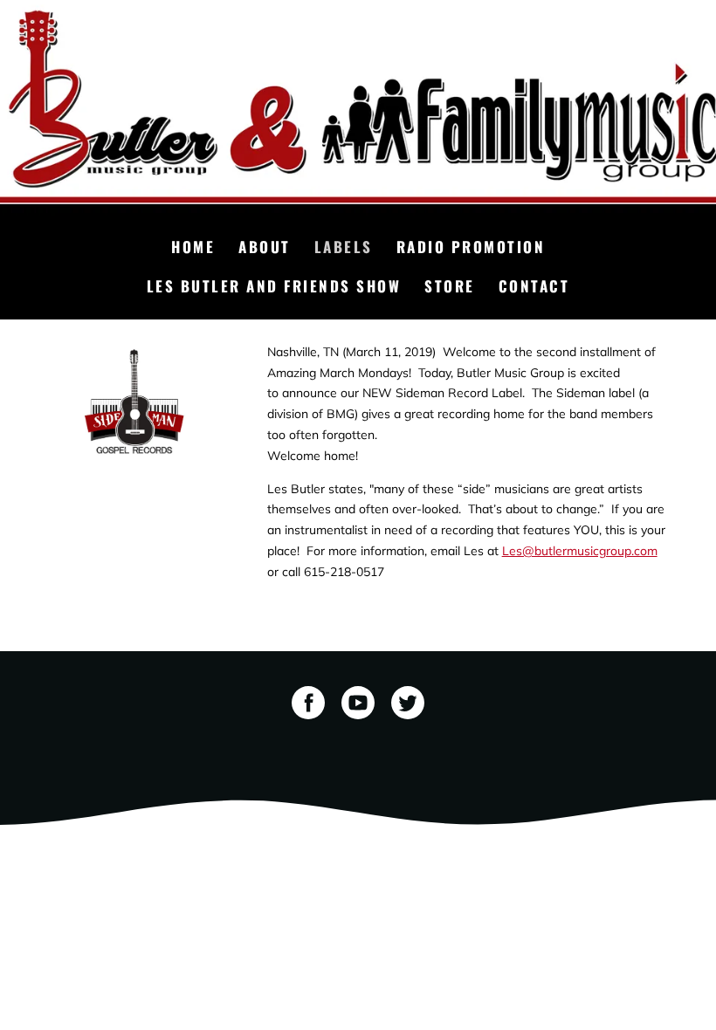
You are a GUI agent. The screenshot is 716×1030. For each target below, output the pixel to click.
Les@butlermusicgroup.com (579, 551)
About (264, 247)
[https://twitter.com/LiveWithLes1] (407, 706)
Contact (534, 286)
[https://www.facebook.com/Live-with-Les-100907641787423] (308, 706)
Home (193, 247)
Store (449, 286)
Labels (343, 247)
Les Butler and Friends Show (274, 286)
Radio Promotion (471, 247)
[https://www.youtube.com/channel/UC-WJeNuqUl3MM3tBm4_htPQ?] (358, 706)
